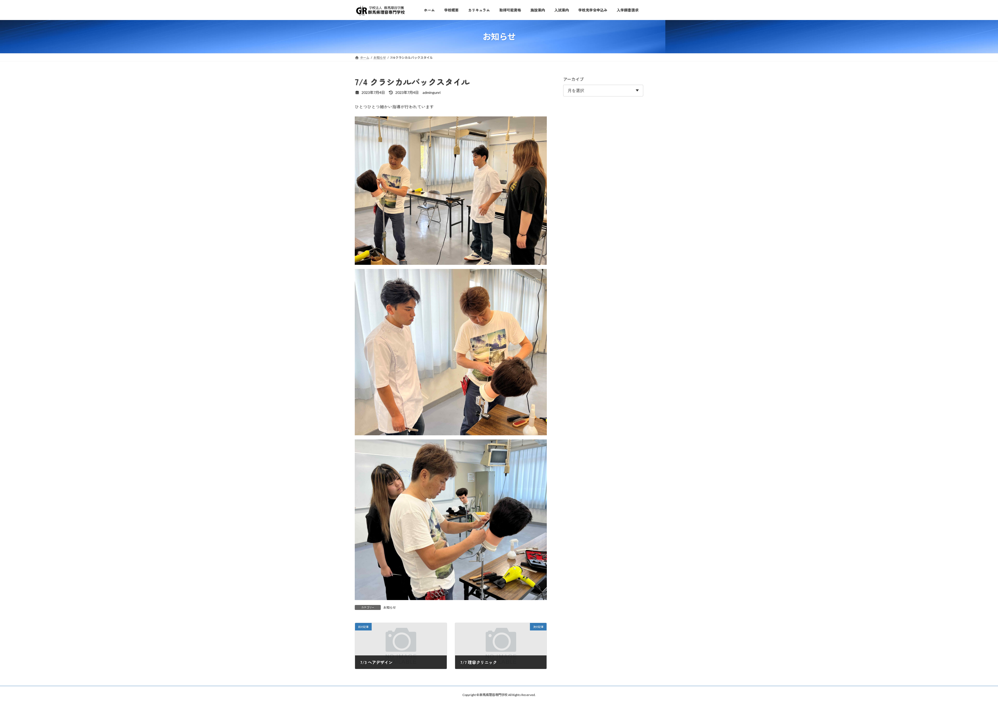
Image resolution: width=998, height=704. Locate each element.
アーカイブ (573, 79)
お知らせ (389, 607)
